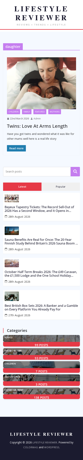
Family (27, 111)
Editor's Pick (12, 376)
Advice (9, 337)
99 (41, 345)
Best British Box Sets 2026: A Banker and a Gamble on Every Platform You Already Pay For (41, 307)
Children (13, 111)
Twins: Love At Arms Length (37, 126)
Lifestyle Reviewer (45, 442)
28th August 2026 (19, 216)
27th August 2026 (19, 315)
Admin (37, 118)
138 (41, 397)
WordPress (51, 447)
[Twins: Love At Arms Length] (41, 83)
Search (75, 171)
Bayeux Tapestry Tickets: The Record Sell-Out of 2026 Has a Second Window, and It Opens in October (39, 209)
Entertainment (14, 389)
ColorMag (30, 447)
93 (41, 358)
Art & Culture (13, 350)
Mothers (54, 111)
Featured (40, 111)
